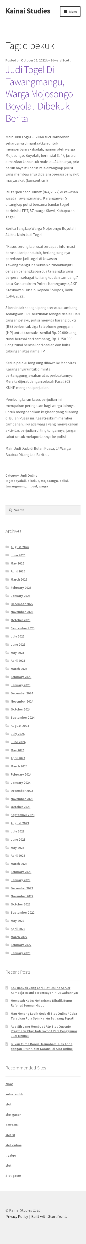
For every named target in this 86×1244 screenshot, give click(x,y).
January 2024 (20, 782)
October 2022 (20, 904)
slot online (13, 1145)
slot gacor (13, 1114)
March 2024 (19, 766)
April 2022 (18, 929)
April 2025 (18, 660)
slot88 (10, 1135)
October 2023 (20, 807)
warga (43, 486)
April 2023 (18, 855)
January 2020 (20, 953)
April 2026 (18, 571)
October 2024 (20, 709)
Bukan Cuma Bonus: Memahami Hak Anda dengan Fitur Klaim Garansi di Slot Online (42, 1046)
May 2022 (17, 920)
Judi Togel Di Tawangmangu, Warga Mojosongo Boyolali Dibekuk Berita (39, 93)
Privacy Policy (16, 1216)
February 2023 (21, 872)
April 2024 (18, 758)
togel (33, 486)
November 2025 (22, 612)
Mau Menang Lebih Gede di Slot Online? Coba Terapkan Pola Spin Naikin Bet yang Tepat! (44, 1015)
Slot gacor (13, 1175)
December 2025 (22, 604)
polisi (63, 481)
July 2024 (17, 734)
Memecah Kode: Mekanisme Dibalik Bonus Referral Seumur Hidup (42, 1002)
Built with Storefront (48, 1216)
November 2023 (22, 799)
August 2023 (20, 823)
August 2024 (20, 725)
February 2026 (21, 587)
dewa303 (11, 1125)
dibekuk (33, 481)
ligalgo (10, 1155)
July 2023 (17, 831)
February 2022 (21, 945)
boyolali (20, 481)
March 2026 (19, 579)
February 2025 (21, 677)
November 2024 (22, 701)
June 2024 (18, 742)
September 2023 (22, 815)
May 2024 (17, 750)
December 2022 (22, 888)
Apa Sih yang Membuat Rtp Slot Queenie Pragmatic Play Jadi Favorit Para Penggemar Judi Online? (44, 1031)
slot (8, 1104)
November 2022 (22, 896)
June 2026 (18, 555)
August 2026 (20, 547)
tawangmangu (16, 486)
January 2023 (20, 880)
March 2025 (19, 669)
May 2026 (17, 563)
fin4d (9, 1084)
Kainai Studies (27, 11)
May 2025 (17, 652)
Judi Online (28, 475)
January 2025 (20, 685)
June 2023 (18, 839)
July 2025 (17, 636)
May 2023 (17, 847)
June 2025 (18, 644)
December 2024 (22, 693)
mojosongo (49, 481)
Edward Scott (61, 60)
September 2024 (22, 717)
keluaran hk (14, 1094)
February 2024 (21, 774)
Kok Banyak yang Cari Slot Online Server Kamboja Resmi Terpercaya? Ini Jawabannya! (44, 990)
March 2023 (19, 864)
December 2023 (22, 791)
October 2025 (20, 620)
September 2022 (22, 912)
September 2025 (22, 628)
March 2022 (19, 937)
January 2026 (20, 596)
